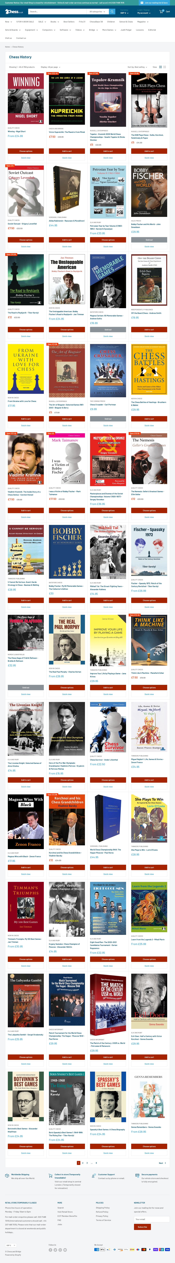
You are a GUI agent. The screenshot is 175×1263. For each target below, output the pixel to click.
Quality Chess (14, 128)
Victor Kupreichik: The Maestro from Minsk (67, 132)
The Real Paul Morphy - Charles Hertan (65, 672)
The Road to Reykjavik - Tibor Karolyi (23, 312)
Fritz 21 (82, 21)
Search (61, 1207)
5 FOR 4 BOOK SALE (25, 21)
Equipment (30, 30)
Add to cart (67, 151)
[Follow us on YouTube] (65, 1250)
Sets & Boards (11, 30)
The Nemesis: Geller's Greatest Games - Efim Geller (147, 492)
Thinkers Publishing (16, 579)
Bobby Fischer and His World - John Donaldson (146, 225)
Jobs (60, 1224)
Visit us (8, 38)
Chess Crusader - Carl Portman (103, 404)
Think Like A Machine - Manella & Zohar (147, 673)
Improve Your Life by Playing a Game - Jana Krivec (108, 675)
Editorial (152, 30)
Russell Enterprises (99, 131)
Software (64, 30)
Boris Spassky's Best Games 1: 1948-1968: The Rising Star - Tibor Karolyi (66, 1134)
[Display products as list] (165, 67)
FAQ (59, 1220)
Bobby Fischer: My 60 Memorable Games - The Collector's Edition (66, 587)
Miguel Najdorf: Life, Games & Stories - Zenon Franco (147, 760)
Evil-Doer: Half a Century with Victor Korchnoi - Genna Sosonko (146, 1037)
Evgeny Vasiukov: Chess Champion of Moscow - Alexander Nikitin (64, 945)
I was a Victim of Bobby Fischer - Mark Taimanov (65, 492)
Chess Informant (56, 1029)
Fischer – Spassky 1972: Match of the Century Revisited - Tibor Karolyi (146, 584)
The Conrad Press (97, 401)
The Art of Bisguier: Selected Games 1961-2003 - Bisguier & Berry (66, 406)
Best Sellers (69, 21)
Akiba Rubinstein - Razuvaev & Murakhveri (67, 221)
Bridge (92, 30)
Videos (78, 30)
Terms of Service (103, 1220)
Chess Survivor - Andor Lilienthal (104, 760)
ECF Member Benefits (67, 1216)
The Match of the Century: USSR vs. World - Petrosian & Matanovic (107, 1044)
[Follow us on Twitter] (55, 1250)
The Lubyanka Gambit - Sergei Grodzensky (25, 1034)
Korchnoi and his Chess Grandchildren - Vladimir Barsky (65, 854)
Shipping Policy (103, 1207)
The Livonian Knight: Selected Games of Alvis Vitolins (24, 764)
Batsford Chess (96, 312)
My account (142, 13)
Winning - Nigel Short (17, 131)
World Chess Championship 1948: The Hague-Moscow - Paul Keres (105, 851)
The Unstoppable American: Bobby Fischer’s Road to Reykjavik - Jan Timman (66, 312)
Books (53, 21)
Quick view (25, 158)
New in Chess (54, 308)
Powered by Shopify (13, 1255)
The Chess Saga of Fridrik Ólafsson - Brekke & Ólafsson (23, 659)
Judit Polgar (126, 30)
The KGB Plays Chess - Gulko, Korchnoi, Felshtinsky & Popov (147, 136)
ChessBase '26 (96, 21)
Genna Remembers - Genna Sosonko (146, 1127)
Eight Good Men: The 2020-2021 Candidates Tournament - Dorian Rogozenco (103, 945)
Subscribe (142, 1227)
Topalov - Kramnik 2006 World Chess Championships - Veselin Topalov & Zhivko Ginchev (107, 137)
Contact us (21, 38)
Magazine (141, 21)
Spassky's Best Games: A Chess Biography (107, 1129)
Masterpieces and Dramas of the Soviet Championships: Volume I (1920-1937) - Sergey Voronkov (106, 496)
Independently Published (142, 310)
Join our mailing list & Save (156, 3)
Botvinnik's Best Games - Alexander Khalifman (23, 1130)
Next (161, 1163)
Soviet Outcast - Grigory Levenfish (22, 224)
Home (7, 47)
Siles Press (136, 221)
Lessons (140, 30)
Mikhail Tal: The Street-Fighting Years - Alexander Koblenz (106, 587)
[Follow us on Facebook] (50, 1250)
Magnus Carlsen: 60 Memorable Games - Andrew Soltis (106, 317)
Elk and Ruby (95, 222)
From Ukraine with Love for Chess (22, 401)
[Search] (112, 11)
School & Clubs (126, 21)
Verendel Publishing (57, 217)
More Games (107, 30)
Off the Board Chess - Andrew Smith (146, 313)
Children (111, 21)
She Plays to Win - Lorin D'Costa (144, 850)
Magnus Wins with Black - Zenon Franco (24, 856)
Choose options (25, 151)
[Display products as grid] (160, 67)
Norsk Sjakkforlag (16, 654)
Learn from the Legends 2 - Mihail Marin (147, 939)
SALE (40, 21)
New (7, 21)
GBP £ (9, 1245)
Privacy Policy (102, 1216)
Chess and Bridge (56, 129)
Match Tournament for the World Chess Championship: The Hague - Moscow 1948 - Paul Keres (66, 1036)
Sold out (149, 240)
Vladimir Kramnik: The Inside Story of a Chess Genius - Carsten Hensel (24, 493)
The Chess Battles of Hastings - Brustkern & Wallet (148, 403)
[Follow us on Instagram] (60, 1250)
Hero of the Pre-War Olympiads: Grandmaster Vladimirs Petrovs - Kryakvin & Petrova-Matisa (66, 766)
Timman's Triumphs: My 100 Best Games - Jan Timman (25, 940)
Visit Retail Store (65, 1212)
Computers (47, 30)
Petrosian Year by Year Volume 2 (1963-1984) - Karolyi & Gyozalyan (106, 227)
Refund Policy (102, 1212)
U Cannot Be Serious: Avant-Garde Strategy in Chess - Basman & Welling (23, 583)
